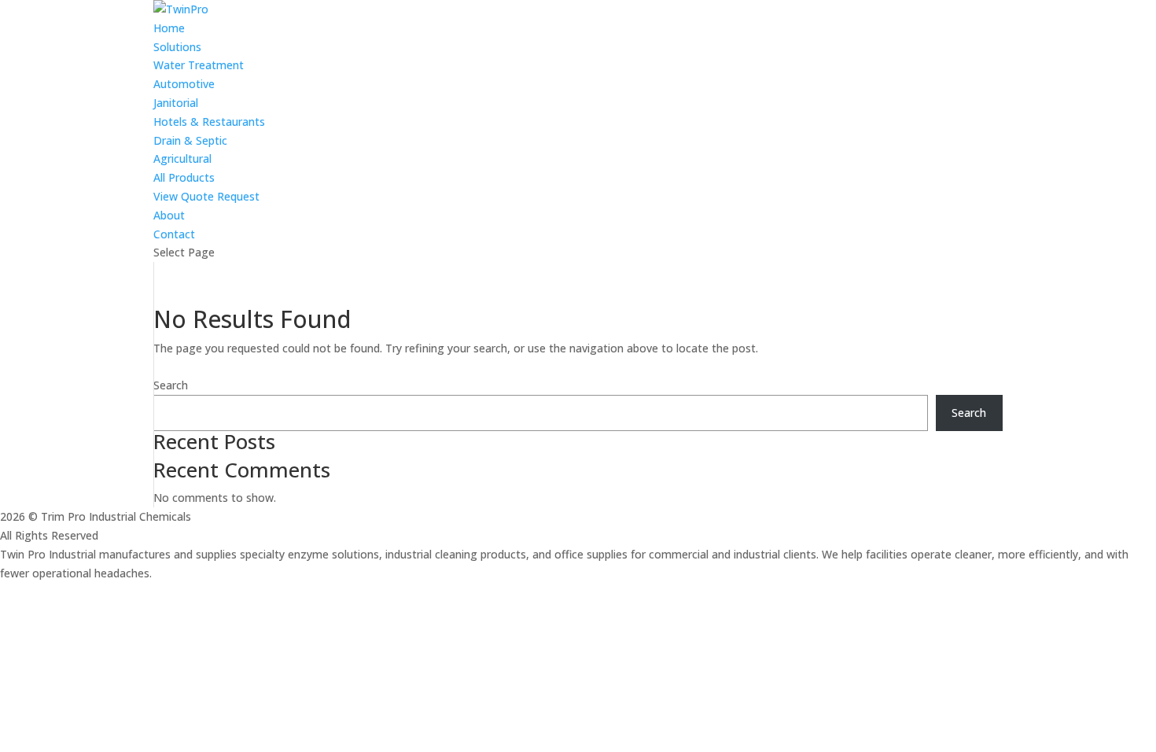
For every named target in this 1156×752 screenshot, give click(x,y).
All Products (184, 177)
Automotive (184, 83)
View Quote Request (206, 196)
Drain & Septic (190, 140)
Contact (174, 234)
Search (170, 385)
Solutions (177, 46)
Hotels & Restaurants (209, 121)
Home (169, 27)
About (169, 215)
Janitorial (175, 102)
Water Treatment (198, 64)
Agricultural (182, 158)
